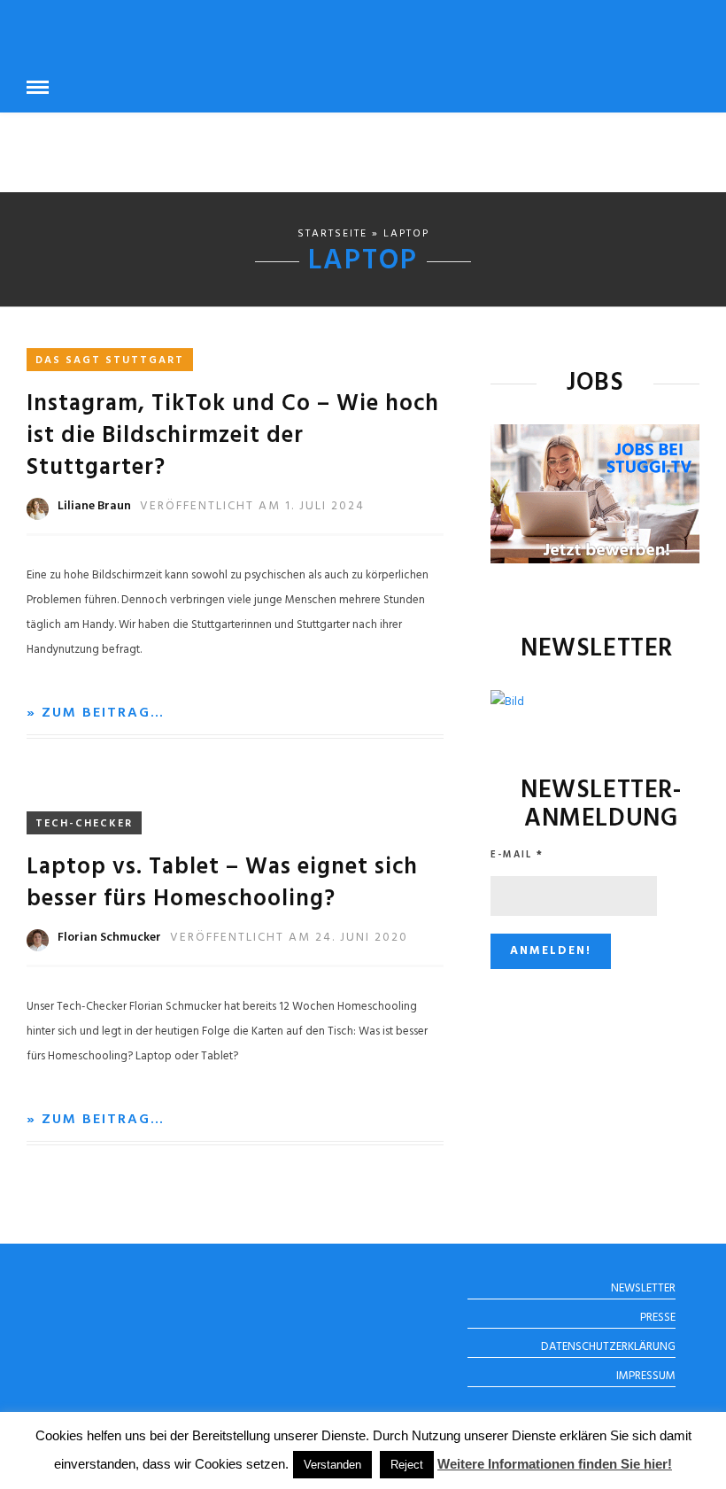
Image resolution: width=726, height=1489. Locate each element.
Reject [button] (406, 1464)
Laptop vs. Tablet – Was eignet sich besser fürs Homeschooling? (222, 883)
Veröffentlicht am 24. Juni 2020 (289, 937)
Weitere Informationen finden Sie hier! (554, 1463)
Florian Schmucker (109, 937)
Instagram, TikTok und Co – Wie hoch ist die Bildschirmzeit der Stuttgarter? (233, 436)
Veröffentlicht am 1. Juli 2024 (252, 506)
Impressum (646, 1376)
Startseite (332, 234)
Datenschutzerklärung (608, 1347)
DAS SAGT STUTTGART (109, 360)
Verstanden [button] (332, 1464)
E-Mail (517, 855)
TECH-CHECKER (84, 824)
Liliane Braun (94, 506)
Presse (658, 1317)
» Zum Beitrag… (96, 713)
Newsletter (643, 1288)
